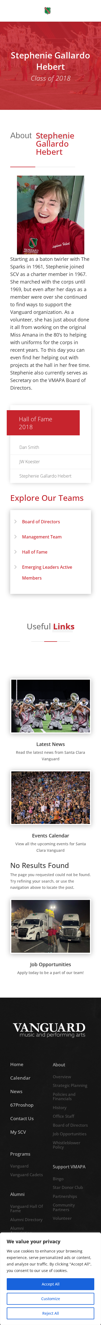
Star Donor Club (68, 1187)
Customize (50, 1298)
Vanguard (19, 1166)
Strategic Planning (70, 1085)
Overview (62, 1076)
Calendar (20, 1078)
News (16, 1091)
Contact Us (22, 1118)
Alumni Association (21, 1230)
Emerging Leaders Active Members (47, 572)
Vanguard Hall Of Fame (26, 1209)
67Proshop (22, 1105)
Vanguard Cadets (26, 1174)
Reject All (50, 1313)
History (60, 1107)
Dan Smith (29, 447)
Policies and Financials (64, 1097)
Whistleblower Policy (66, 1145)
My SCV (18, 1132)
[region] (50, 1278)
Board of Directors (41, 522)
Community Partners (64, 1207)
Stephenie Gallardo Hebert (45, 476)
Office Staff (63, 1116)
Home (16, 1064)
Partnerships (65, 1196)
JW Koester (29, 462)
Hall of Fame (34, 552)
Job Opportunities (69, 1134)
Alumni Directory (26, 1219)
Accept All (51, 1284)
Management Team (42, 537)
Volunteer (62, 1218)
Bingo (58, 1178)
